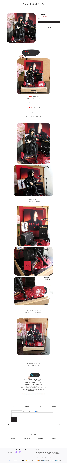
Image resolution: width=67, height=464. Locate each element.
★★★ (30, 411)
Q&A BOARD (54, 406)
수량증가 (46, 18)
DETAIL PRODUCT (13, 406)
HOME (46, 11)
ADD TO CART (49, 24)
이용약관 (8, 454)
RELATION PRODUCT (27, 406)
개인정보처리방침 (9, 452)
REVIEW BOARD (40, 406)
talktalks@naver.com (55, 452)
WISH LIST (49, 27)
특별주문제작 (50, 11)
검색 (59, 4)
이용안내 (8, 451)
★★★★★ (37, 411)
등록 (14, 419)
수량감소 (48, 18)
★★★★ (33, 411)
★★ (28, 411)
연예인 (54, 11)
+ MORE (59, 424)
